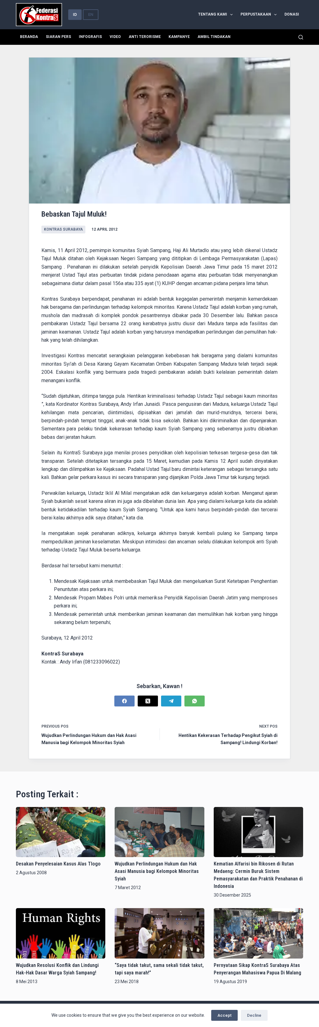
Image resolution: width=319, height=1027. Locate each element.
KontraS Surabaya (63, 229)
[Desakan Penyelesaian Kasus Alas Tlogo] (60, 832)
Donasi (291, 14)
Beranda (29, 37)
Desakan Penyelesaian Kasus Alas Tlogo (58, 864)
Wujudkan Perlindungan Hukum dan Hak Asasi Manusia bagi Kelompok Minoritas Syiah (157, 871)
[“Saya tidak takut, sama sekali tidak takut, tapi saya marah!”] (159, 933)
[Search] (300, 37)
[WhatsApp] (194, 701)
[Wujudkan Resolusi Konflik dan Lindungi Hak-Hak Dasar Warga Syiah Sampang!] (60, 933)
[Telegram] (171, 701)
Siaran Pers (58, 37)
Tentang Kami (212, 14)
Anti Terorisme (145, 37)
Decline (254, 1015)
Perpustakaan (255, 14)
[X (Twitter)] (148, 701)
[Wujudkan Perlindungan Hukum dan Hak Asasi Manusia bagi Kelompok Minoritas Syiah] (159, 832)
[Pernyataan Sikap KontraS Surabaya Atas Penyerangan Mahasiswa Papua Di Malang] (258, 933)
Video (115, 37)
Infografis (90, 37)
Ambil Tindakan (214, 37)
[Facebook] (124, 701)
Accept (224, 1015)
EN (90, 14)
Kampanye (179, 37)
